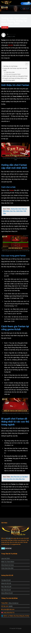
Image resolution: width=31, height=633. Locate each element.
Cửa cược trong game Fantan (13, 74)
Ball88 (10, 606)
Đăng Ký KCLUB (6, 583)
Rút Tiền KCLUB (6, 590)
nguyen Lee (12, 34)
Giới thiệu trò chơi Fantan (10, 66)
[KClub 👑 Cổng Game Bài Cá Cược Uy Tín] (6, 2)
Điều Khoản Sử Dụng (7, 565)
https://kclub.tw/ (14, 603)
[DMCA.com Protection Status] (6, 549)
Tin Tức (5, 27)
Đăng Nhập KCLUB (7, 593)
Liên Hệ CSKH (5, 558)
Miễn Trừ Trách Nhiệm (7, 561)
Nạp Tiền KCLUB (6, 586)
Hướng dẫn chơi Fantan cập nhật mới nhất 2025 (15, 69)
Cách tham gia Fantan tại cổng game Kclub (15, 76)
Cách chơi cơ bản (10, 72)
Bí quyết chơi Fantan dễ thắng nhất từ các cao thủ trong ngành (15, 79)
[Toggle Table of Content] (26, 63)
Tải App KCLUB (6, 580)
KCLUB (10, 45)
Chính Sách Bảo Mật (7, 568)
